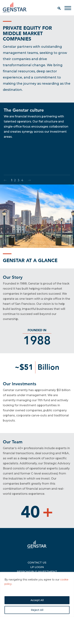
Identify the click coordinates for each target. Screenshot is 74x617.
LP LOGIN (37, 566)
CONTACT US (37, 562)
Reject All (37, 610)
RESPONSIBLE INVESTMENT (37, 571)
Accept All (37, 600)
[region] (37, 594)
